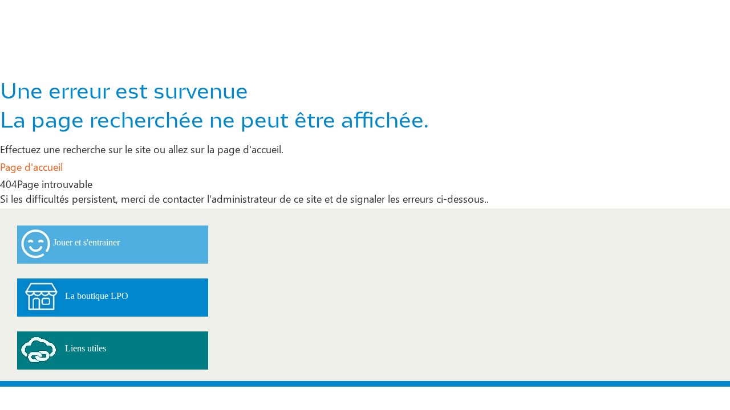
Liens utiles (85, 348)
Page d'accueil (31, 166)
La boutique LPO (96, 296)
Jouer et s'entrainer (86, 242)
